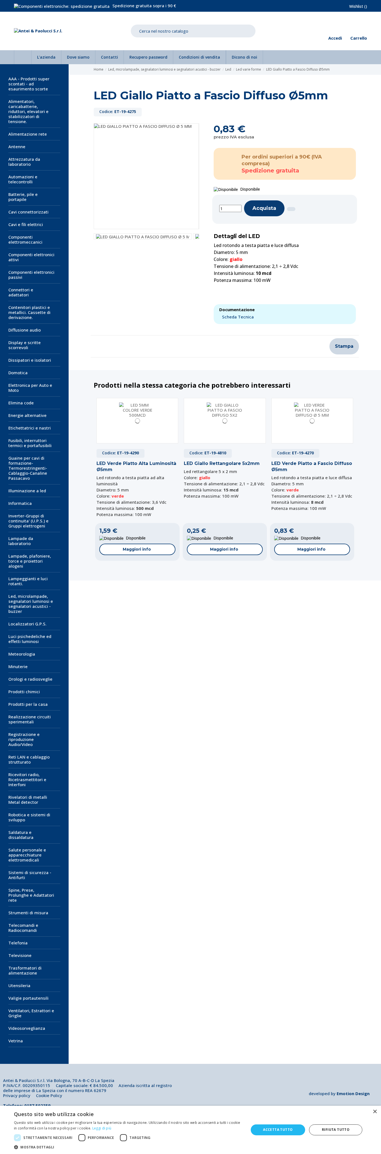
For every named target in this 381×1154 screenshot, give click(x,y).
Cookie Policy (49, 1095)
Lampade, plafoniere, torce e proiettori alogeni (29, 561)
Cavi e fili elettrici (25, 224)
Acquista (264, 208)
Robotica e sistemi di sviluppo (29, 817)
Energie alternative (27, 415)
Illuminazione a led (27, 490)
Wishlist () (358, 6)
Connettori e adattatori (20, 292)
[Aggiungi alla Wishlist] (291, 209)
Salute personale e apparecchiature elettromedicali (27, 855)
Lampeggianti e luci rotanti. (28, 581)
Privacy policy (16, 1095)
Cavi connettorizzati (28, 212)
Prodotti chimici (24, 691)
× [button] (375, 1112)
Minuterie (18, 666)
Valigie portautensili (28, 998)
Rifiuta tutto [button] (335, 1129)
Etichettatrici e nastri (29, 428)
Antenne (16, 146)
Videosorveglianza (26, 1028)
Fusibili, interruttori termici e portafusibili (30, 443)
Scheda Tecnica (238, 316)
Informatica (20, 503)
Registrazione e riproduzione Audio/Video (24, 739)
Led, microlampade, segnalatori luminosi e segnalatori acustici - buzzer (30, 603)
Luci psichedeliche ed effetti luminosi (29, 639)
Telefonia (18, 943)
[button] (128, 1147)
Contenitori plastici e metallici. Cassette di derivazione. (29, 312)
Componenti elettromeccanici (25, 239)
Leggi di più (102, 1128)
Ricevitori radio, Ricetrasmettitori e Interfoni (27, 779)
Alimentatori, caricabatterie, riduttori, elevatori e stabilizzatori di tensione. (28, 111)
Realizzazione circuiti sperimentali (29, 719)
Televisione (20, 955)
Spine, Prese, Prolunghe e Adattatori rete (31, 895)
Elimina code (21, 403)
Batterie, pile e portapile (23, 196)
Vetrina (15, 1040)
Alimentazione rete (27, 134)
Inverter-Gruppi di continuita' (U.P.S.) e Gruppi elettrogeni (28, 521)
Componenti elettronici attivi (31, 257)
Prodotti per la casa (28, 704)
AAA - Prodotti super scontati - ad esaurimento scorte (28, 84)
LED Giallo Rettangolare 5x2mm (222, 463)
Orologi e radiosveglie (30, 679)
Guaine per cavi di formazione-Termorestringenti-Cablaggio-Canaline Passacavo (27, 468)
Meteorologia (21, 654)
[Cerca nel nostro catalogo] (247, 31)
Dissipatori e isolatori (29, 360)
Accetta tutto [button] (278, 1129)
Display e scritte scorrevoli (24, 345)
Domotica (18, 372)
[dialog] (190, 1130)
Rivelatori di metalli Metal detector (27, 799)
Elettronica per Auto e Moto (30, 387)
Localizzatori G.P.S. (27, 624)
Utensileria (19, 985)
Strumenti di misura (28, 912)
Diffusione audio (24, 330)
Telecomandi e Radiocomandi (23, 927)
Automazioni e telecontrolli (22, 179)
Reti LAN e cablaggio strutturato (29, 759)
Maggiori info (137, 549)
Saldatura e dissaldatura (20, 834)
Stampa (344, 346)
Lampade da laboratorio (20, 541)
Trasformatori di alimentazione (25, 970)
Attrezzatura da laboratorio (24, 161)
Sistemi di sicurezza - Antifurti (29, 875)
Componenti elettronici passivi (31, 274)
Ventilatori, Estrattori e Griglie (31, 1013)
